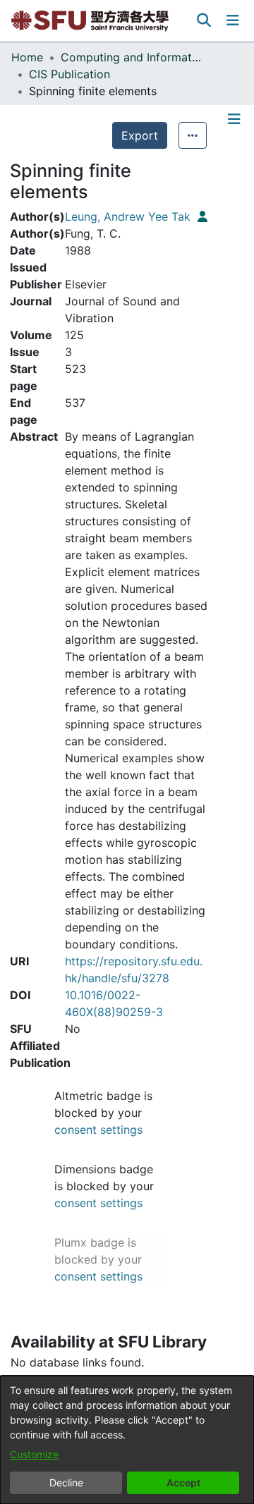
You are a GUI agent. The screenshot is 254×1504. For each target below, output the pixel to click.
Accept (183, 1482)
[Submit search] (204, 20)
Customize (34, 1454)
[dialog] (127, 1440)
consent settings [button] (98, 1130)
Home (27, 57)
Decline (66, 1482)
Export (139, 135)
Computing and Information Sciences (131, 57)
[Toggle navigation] (232, 20)
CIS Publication (69, 74)
